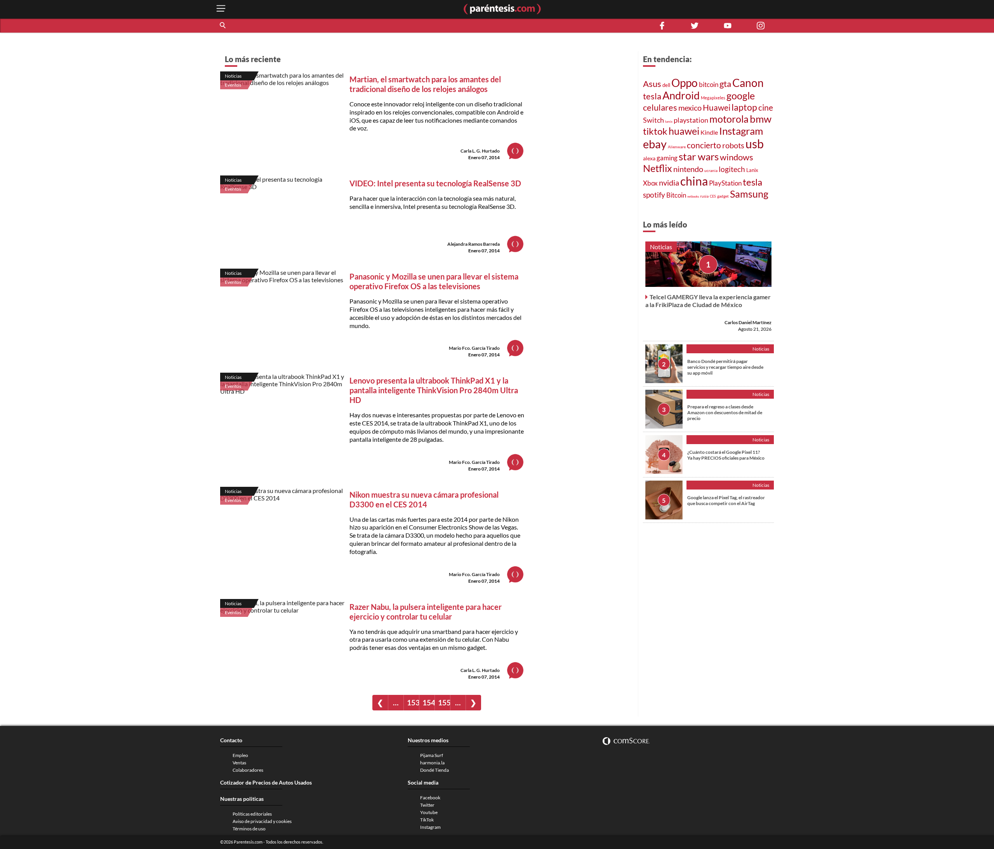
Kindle (709, 132)
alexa (649, 158)
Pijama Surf (431, 755)
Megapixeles (713, 97)
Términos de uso (249, 829)
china (694, 181)
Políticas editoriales (252, 814)
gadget (723, 196)
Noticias (233, 76)
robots (733, 145)
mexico (690, 107)
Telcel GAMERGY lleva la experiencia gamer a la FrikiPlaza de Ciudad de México (708, 300)
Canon (748, 82)
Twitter (427, 805)
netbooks (693, 196)
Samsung (749, 194)
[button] (223, 25)
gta (725, 83)
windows (736, 157)
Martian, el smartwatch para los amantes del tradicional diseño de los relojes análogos (425, 84)
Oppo (684, 82)
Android (681, 95)
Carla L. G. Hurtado (480, 151)
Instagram (741, 131)
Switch (653, 120)
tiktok (655, 131)
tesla (652, 96)
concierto (704, 145)
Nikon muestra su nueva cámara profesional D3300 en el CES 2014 (424, 499)
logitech (732, 169)
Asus (652, 83)
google (740, 95)
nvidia (669, 182)
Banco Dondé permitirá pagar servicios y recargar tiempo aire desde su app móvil (725, 367)
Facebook (430, 797)
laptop (744, 107)
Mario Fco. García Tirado (474, 348)
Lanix (752, 170)
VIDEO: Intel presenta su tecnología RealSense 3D (435, 183)
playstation (691, 120)
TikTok (427, 820)
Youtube (429, 812)
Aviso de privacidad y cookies (262, 821)
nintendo (688, 169)
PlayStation (725, 183)
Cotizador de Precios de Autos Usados (266, 782)
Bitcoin (676, 195)
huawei (684, 131)
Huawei (716, 107)
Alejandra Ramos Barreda (473, 244)
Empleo (240, 755)
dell (666, 85)
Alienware (677, 146)
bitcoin (708, 84)
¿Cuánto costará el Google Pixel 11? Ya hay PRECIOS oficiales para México (726, 455)
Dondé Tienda (434, 770)
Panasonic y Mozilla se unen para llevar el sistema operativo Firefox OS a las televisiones (433, 281)
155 (444, 702)
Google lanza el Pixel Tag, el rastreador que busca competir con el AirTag (726, 500)
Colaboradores (248, 770)
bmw (761, 119)
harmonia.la (432, 763)
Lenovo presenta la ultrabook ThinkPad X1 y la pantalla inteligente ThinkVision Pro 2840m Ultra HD (433, 390)
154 (428, 702)
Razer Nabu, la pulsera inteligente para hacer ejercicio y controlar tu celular (425, 611)
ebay (655, 144)
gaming (667, 158)
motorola (729, 119)
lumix (669, 121)
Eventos (233, 85)
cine (765, 107)
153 (413, 702)
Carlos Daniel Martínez (748, 322)
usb (755, 144)
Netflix (657, 168)
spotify (654, 194)
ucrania (711, 170)
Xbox (650, 183)
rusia (704, 196)
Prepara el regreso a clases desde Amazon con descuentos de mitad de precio (724, 412)
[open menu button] (220, 9)
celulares (660, 107)
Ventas (239, 763)
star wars (699, 156)
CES (713, 196)
